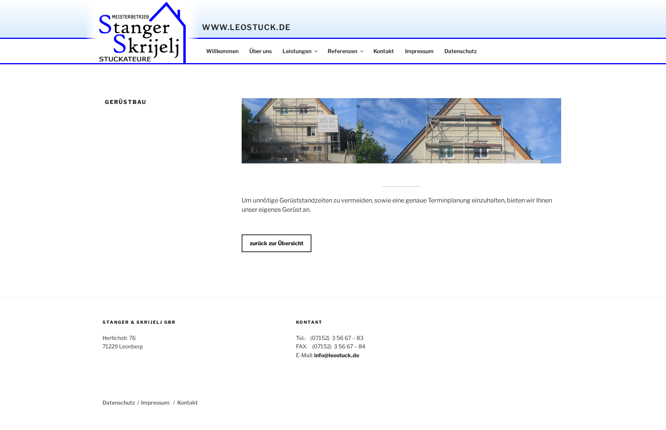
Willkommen (222, 51)
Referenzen (342, 51)
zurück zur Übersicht (276, 243)
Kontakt (383, 51)
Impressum (419, 51)
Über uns (260, 51)
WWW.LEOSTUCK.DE (246, 27)
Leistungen (297, 51)
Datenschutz (460, 51)
